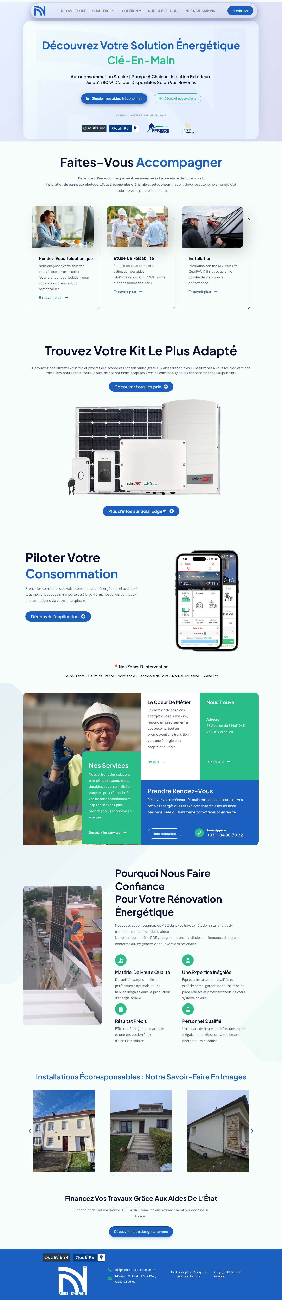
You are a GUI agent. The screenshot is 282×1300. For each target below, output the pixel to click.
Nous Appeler (216, 830)
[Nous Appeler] (199, 832)
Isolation (129, 11)
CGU (199, 1276)
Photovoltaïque (71, 11)
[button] (30, 1131)
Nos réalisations (200, 11)
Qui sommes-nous (163, 11)
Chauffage (101, 11)
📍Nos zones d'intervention (141, 666)
